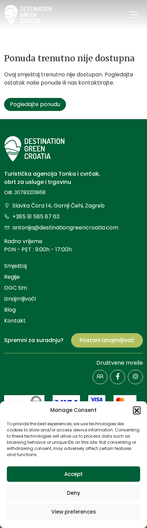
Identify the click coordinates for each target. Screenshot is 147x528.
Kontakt (15, 321)
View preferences (73, 511)
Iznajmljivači (20, 299)
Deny (73, 492)
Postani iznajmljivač (107, 340)
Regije (12, 277)
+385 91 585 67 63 (35, 217)
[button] (136, 410)
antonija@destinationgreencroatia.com (65, 227)
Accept (73, 474)
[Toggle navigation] (133, 14)
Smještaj (15, 266)
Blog (10, 310)
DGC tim (15, 288)
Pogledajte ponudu (35, 104)
